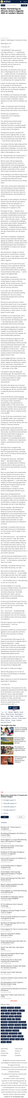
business (4, 1019)
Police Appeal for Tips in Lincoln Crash (14, 929)
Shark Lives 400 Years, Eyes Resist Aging (12, 948)
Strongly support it (9, 800)
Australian (15, 1010)
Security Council (6, 722)
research (22, 1010)
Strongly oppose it (9, 810)
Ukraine (3, 716)
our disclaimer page (18, 1096)
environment (5, 1016)
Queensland (18, 1016)
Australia (4, 1007)
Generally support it (10, 803)
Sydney (14, 1036)
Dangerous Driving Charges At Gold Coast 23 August (13, 911)
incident (9, 1042)
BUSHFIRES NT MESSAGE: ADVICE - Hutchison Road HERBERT (12, 898)
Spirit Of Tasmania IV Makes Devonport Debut (10, 934)
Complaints (18, 1055)
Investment (4, 1025)
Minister (11, 1016)
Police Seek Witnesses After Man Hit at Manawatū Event (13, 942)
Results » (21, 817)
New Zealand (5, 1033)
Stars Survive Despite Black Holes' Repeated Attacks (12, 954)
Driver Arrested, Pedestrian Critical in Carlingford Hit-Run (14, 917)
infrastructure (22, 1022)
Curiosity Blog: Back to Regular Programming (11, 866)
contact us (7, 1096)
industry (24, 1025)
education (11, 1025)
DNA (12, 716)
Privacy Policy (4, 1053)
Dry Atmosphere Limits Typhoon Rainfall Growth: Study (12, 983)
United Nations (6, 718)
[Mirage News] (5, 1)
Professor (13, 1013)
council (9, 1019)
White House (10, 714)
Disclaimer (4, 1055)
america (14, 718)
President (20, 1036)
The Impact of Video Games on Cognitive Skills (19, 748)
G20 (8, 716)
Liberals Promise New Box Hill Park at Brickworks (14, 989)
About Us (17, 1053)
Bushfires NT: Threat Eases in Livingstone (11, 828)
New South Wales (13, 1022)
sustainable (16, 1030)
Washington (19, 714)
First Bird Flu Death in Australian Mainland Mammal (12, 847)
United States (18, 716)
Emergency (8, 1030)
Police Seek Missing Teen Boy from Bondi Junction (13, 879)
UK (13, 1019)
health (19, 1013)
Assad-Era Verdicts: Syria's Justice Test (14, 978)
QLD (20, 1033)
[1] (18, 1082)
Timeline (4, 823)
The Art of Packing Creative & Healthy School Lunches (20, 729)
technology (17, 1025)
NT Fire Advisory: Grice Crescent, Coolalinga (12, 905)
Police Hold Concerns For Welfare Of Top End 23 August (13, 859)
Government (22, 718)
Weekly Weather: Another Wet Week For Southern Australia (13, 967)
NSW (3, 1013)
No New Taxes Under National (11, 972)
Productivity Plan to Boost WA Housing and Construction (11, 960)
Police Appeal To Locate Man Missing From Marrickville (13, 891)
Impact (17, 1039)
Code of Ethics (19, 1049)
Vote (5, 817)
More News (14, 1001)
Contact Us (18, 1051)
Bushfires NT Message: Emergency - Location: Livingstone (13, 853)
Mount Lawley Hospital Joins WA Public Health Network (12, 885)
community (4, 1010)
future (9, 1036)
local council (4, 1022)
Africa (2, 720)
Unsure (5, 813)
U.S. (6, 712)
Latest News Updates (4, 1050)
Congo (13, 720)
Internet (3, 1042)
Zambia (19, 720)
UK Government (13, 1033)
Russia (10, 712)
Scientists (4, 1036)
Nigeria (16, 712)
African (8, 720)
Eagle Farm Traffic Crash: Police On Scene (13, 996)
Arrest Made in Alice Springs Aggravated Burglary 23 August (11, 873)
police (10, 1010)
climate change (5, 1039)
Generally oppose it (9, 807)
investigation (5, 1027)
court (22, 1039)
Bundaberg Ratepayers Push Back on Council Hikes (13, 834)
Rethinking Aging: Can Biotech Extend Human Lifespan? (20, 759)
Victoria (7, 1013)
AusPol (11, 1027)
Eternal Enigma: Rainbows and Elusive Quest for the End (20, 740)
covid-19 (18, 1019)
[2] (19, 1082)
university (18, 1007)
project (24, 1027)
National (3, 5)
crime (3, 1030)
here (15, 704)
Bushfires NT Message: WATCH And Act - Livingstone (13, 924)
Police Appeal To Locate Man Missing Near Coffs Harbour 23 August (13, 840)
